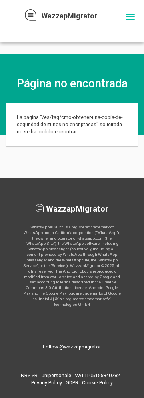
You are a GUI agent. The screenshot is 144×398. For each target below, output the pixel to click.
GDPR (72, 383)
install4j (46, 299)
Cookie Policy (97, 383)
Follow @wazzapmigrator (72, 347)
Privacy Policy (46, 383)
